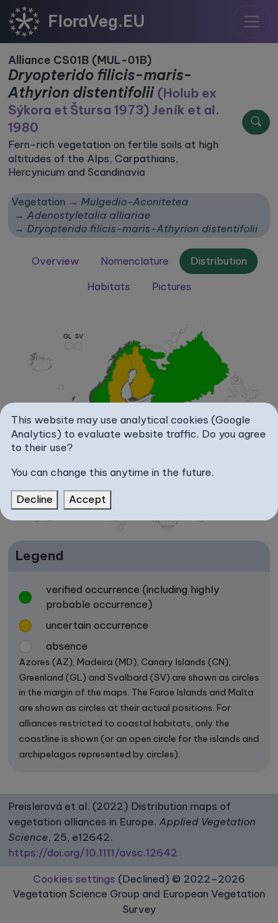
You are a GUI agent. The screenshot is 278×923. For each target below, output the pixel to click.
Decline (34, 499)
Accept (87, 499)
